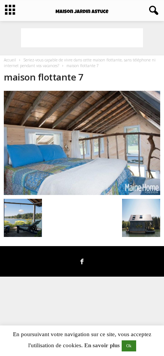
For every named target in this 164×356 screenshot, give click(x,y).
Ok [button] (129, 345)
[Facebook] (82, 262)
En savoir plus (102, 345)
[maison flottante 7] (82, 143)
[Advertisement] (82, 37)
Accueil (10, 60)
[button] (152, 10)
